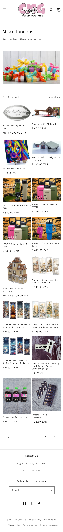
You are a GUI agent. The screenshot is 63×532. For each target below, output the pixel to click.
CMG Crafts (18, 519)
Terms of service (30, 525)
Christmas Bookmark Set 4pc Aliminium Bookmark (45, 281)
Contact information (49, 525)
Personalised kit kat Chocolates (41, 416)
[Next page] (54, 436)
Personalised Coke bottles (15, 417)
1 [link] (9, 436)
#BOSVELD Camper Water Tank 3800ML (46, 205)
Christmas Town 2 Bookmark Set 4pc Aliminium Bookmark (16, 361)
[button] (4, 10)
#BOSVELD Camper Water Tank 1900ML (17, 245)
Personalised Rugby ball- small (14, 126)
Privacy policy (14, 525)
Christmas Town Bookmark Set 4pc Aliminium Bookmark (16, 325)
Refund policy (50, 519)
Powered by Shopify (32, 519)
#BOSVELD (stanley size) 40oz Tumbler (45, 244)
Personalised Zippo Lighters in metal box (46, 158)
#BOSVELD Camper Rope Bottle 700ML (17, 206)
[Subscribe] (50, 490)
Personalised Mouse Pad (14, 168)
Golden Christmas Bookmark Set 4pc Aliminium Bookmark (45, 325)
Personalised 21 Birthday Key (45, 124)
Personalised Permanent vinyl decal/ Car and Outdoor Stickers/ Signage (46, 366)
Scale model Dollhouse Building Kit (13, 289)
